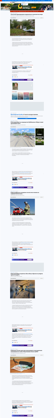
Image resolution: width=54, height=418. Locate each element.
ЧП (13, 257)
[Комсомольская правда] (13, 2)
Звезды (24, 0)
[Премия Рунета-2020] (19, 2)
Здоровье (27, 0)
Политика (12, 0)
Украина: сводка (34, 11)
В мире (22, 0)
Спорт (35, 0)
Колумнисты (38, 0)
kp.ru (32, 182)
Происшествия (43, 0)
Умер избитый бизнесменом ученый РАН (23, 11)
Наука (33, 0)
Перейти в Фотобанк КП (18, 36)
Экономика (19, 0)
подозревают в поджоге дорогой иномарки (26, 242)
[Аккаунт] (53, 0)
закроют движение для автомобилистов (24, 172)
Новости (17, 11)
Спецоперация (9, 0)
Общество (16, 0)
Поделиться (41, 278)
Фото (3, 0)
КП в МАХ (37, 11)
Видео (6, 0)
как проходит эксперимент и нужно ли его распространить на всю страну (25, 67)
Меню (1, 0)
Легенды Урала (14, 11)
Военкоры (31, 11)
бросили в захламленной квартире (27, 333)
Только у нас (28, 11)
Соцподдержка (30, 0)
